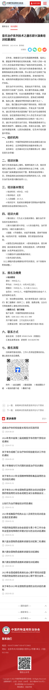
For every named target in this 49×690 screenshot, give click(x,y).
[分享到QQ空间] (40, 50)
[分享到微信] (35, 50)
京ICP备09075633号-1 (37, 682)
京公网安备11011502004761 (24, 684)
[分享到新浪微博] (44, 50)
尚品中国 (28, 687)
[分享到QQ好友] (30, 50)
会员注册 (36, 3)
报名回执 (28, 385)
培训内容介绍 (13, 388)
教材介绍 (26, 388)
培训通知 (14, 26)
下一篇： (27, 410)
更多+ (44, 419)
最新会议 (5, 26)
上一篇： (27, 405)
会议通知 (17, 385)
